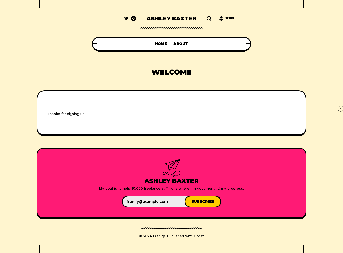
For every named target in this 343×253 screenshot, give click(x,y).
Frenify (159, 236)
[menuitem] (161, 44)
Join (229, 18)
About (180, 44)
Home (161, 44)
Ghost (199, 236)
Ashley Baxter (172, 18)
